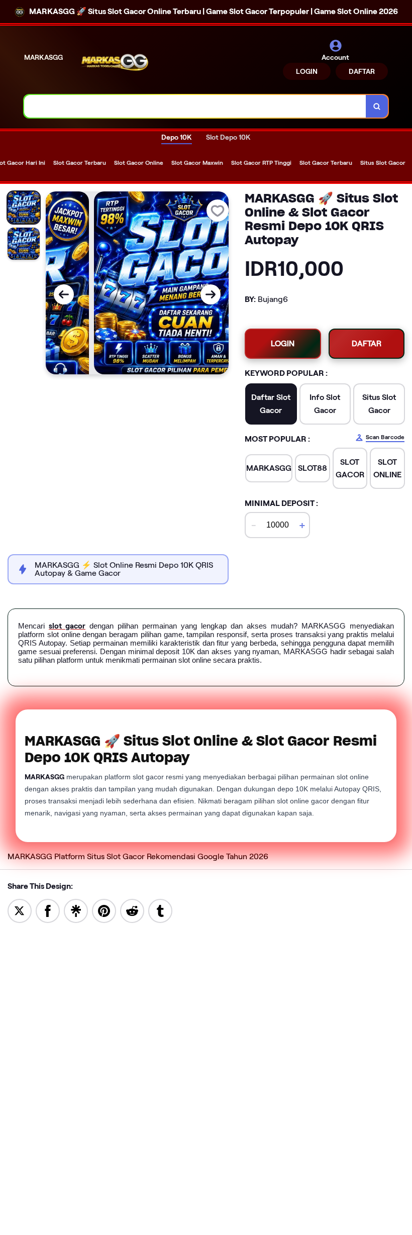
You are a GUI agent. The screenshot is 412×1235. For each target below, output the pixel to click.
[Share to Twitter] (20, 910)
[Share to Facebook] (48, 910)
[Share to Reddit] (132, 910)
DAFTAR (362, 71)
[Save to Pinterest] (104, 910)
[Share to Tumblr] (160, 910)
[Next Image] (210, 294)
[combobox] (195, 106)
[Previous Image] (64, 294)
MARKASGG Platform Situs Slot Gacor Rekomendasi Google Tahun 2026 (138, 856)
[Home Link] (114, 64)
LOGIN (307, 71)
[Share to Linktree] (76, 910)
